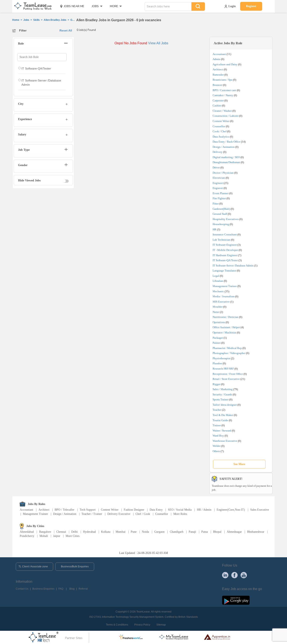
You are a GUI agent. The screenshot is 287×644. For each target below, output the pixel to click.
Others (216, 451)
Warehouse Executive (225, 440)
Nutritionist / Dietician (225, 317)
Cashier (217, 105)
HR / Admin (204, 509)
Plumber (217, 363)
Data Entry (156, 509)
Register (251, 6)
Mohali (43, 536)
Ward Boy (218, 435)
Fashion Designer (134, 509)
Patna (204, 531)
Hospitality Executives (226, 219)
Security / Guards (222, 394)
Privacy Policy (142, 624)
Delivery (217, 151)
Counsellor (219, 126)
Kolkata (105, 531)
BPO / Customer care (224, 90)
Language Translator (224, 270)
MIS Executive (221, 301)
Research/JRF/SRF (223, 368)
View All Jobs (158, 43)
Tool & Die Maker (223, 415)
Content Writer (221, 121)
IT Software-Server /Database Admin (233, 265)
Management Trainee (225, 286)
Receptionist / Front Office (228, 373)
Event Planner (221, 193)
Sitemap (161, 624)
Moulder (217, 306)
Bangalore (45, 531)
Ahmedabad (27, 531)
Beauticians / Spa (222, 79)
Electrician (219, 177)
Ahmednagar (234, 531)
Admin (216, 59)
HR (214, 229)
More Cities (72, 536)
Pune (134, 531)
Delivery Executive (118, 513)
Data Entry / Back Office (226, 141)
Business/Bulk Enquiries (75, 566)
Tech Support (88, 509)
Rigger (216, 384)
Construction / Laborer (225, 115)
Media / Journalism (223, 296)
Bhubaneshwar (255, 531)
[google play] (236, 600)
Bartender (218, 74)
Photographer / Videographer (229, 353)
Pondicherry (27, 536)
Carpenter (218, 100)
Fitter (216, 203)
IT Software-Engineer (225, 244)
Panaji (192, 531)
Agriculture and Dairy (225, 64)
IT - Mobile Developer (225, 250)
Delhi (74, 531)
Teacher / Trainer (92, 513)
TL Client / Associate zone (33, 566)
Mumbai (120, 531)
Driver (216, 167)
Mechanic (218, 291)
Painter (217, 342)
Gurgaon (159, 531)
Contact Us (22, 588)
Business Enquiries (43, 588)
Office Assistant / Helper (226, 327)
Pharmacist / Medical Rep (227, 348)
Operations (219, 322)
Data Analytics (221, 136)
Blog (72, 588)
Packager (218, 337)
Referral (83, 588)
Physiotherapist (221, 358)
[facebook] (234, 575)
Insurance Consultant (225, 234)
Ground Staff (220, 213)
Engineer (218, 183)
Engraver (218, 188)
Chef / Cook (143, 513)
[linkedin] (225, 575)
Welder (217, 445)
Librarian (218, 280)
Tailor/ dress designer (225, 404)
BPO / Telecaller (64, 509)
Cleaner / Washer (222, 110)
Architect (218, 69)
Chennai (61, 531)
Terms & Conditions (117, 624)
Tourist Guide (220, 420)
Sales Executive (259, 509)
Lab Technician (221, 239)
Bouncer (217, 85)
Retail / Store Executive (226, 378)
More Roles (180, 513)
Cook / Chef (219, 131)
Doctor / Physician (223, 172)
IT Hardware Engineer (225, 255)
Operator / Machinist (224, 332)
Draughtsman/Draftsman (226, 162)
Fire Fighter (219, 198)
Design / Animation (224, 146)
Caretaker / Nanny (223, 95)
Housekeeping (221, 224)
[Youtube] (244, 575)
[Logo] (31, 6)
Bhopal (217, 531)
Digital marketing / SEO (226, 157)
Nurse (216, 311)
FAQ (60, 588)
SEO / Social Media (180, 509)
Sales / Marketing (223, 389)
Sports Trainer (221, 399)
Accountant (219, 54)
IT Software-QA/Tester (225, 260)
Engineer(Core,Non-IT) (231, 509)
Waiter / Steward (222, 430)
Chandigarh (176, 531)
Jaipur (56, 536)
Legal (216, 275)
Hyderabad (89, 531)
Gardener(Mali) (221, 208)
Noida (145, 531)
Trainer (217, 425)
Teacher (217, 409)
